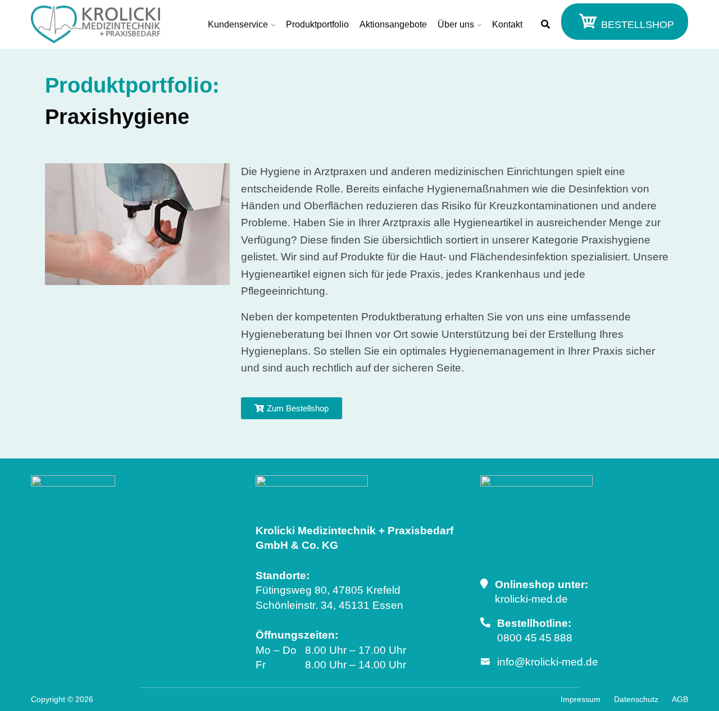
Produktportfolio (317, 24)
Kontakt (507, 24)
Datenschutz (636, 699)
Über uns (456, 24)
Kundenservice (238, 24)
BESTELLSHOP (636, 24)
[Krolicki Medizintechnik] (95, 24)
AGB (680, 699)
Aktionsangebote (393, 24)
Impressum (580, 699)
